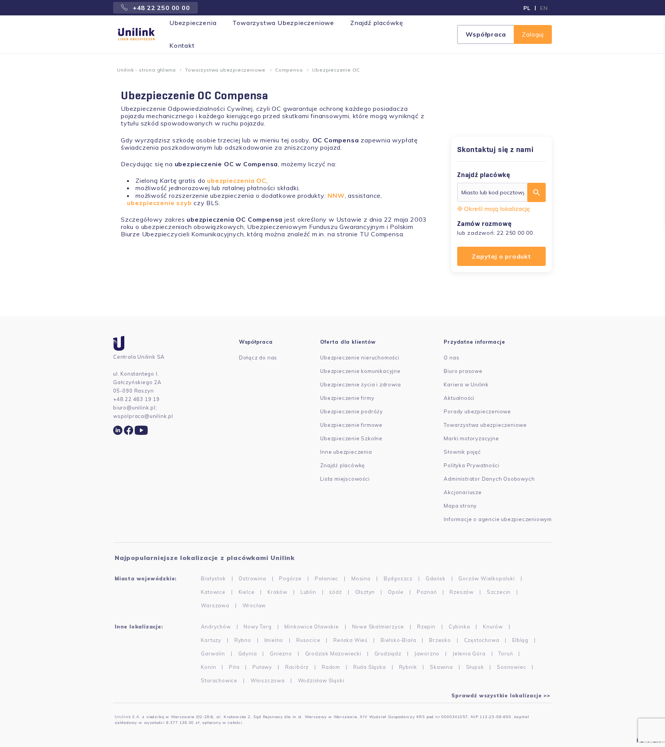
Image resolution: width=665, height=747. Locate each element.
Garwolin (213, 653)
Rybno (242, 640)
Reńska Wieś (350, 640)
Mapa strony (460, 506)
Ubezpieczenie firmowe (351, 425)
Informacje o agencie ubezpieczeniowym (498, 519)
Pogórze (290, 578)
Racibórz (297, 667)
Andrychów (216, 626)
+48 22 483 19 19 (136, 399)
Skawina (441, 667)
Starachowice (219, 680)
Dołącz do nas (258, 357)
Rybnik (408, 667)
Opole (396, 592)
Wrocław (254, 605)
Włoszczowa (268, 680)
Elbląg (520, 640)
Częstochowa (482, 640)
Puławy (262, 667)
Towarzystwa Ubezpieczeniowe (283, 23)
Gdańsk (436, 578)
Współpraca (486, 34)
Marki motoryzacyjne (471, 438)
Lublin (308, 592)
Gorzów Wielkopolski (486, 578)
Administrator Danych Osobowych (489, 479)
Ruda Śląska (369, 667)
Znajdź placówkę (376, 23)
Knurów (493, 626)
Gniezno (281, 653)
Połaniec (326, 578)
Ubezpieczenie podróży (351, 411)
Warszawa (215, 605)
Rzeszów (461, 592)
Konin (208, 667)
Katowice (213, 592)
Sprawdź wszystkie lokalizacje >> (500, 695)
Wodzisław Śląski (321, 680)
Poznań (427, 592)
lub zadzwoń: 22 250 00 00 (495, 232)
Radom (331, 667)
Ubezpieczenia (192, 23)
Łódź (335, 592)
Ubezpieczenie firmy (347, 398)
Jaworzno (426, 653)
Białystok (213, 578)
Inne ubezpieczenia (346, 452)
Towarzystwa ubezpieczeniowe (225, 70)
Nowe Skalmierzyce (378, 626)
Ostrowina (252, 578)
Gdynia (247, 653)
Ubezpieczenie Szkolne (351, 438)
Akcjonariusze (462, 492)
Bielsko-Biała (398, 640)
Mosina (361, 578)
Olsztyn (365, 592)
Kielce (247, 592)
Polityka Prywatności (471, 465)
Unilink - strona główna (146, 70)
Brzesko (440, 640)
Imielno (274, 640)
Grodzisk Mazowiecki (333, 653)
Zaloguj (533, 34)
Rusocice (308, 640)
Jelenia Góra (469, 653)
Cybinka (459, 626)
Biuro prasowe (463, 371)
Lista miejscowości (344, 479)
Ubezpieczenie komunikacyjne (360, 371)
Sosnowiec (511, 667)
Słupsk (475, 667)
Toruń (505, 653)
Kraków (277, 592)
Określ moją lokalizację (497, 209)
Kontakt (182, 45)
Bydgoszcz (398, 578)
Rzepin (426, 626)
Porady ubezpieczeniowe (477, 411)
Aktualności (459, 398)
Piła (234, 667)
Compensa (288, 70)
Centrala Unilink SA (139, 357)
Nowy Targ (257, 626)
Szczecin (499, 592)
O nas (451, 357)
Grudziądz (387, 653)
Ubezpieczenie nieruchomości (359, 357)
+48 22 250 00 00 (160, 8)
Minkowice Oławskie (311, 626)
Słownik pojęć (462, 452)
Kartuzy (211, 640)
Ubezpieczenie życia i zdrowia (360, 384)
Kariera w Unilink (466, 384)
